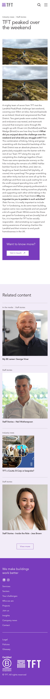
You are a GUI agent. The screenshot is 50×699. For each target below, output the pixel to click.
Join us (5, 610)
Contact (6, 625)
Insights (6, 615)
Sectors (5, 591)
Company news (9, 620)
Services (6, 586)
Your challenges (9, 596)
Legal (5, 639)
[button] (46, 5)
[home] (7, 5)
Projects (6, 605)
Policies (6, 644)
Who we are (8, 601)
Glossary (6, 649)
